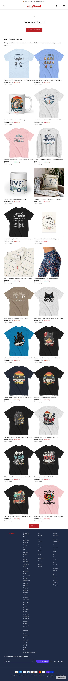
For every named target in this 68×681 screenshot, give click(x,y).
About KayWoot (55, 534)
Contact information (51, 676)
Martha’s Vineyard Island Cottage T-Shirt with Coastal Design (18, 159)
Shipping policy (60, 675)
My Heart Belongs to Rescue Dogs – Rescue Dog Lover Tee (48, 516)
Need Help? (40, 546)
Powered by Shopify (24, 675)
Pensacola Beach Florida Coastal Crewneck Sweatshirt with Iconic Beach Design (48, 159)
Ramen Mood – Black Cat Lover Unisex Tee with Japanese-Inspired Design (46, 358)
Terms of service (51, 675)
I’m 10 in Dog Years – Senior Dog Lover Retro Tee (17, 516)
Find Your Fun (55, 564)
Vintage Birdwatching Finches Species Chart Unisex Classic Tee (47, 80)
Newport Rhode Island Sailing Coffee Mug (15, 199)
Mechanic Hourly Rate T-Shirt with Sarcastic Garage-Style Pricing (18, 239)
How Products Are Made (55, 548)
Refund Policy (40, 565)
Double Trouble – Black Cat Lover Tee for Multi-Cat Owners (18, 397)
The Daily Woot (54, 557)
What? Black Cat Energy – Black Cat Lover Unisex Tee (18, 358)
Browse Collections (56, 540)
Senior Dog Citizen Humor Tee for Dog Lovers (46, 477)
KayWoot (17, 675)
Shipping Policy (40, 559)
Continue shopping (34, 30)
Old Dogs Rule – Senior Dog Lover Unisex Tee (46, 437)
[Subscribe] (32, 661)
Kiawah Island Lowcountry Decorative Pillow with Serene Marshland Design (47, 199)
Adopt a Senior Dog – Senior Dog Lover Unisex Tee (17, 477)
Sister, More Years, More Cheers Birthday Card (46, 239)
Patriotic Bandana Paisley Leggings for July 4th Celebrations (46, 278)
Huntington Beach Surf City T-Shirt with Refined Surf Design (48, 120)
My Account (40, 534)
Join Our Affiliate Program (55, 583)
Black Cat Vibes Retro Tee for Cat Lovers (45, 397)
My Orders (40, 540)
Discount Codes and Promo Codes (55, 573)
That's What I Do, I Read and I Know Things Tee (16, 318)
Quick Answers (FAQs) (40, 553)
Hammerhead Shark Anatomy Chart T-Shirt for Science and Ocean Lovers (18, 80)
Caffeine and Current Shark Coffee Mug (14, 120)
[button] (3, 6)
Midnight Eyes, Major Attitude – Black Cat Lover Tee (18, 437)
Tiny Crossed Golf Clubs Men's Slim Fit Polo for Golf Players (18, 278)
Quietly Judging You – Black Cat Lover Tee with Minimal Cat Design (49, 318)
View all (34, 526)
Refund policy (42, 675)
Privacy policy (34, 675)
